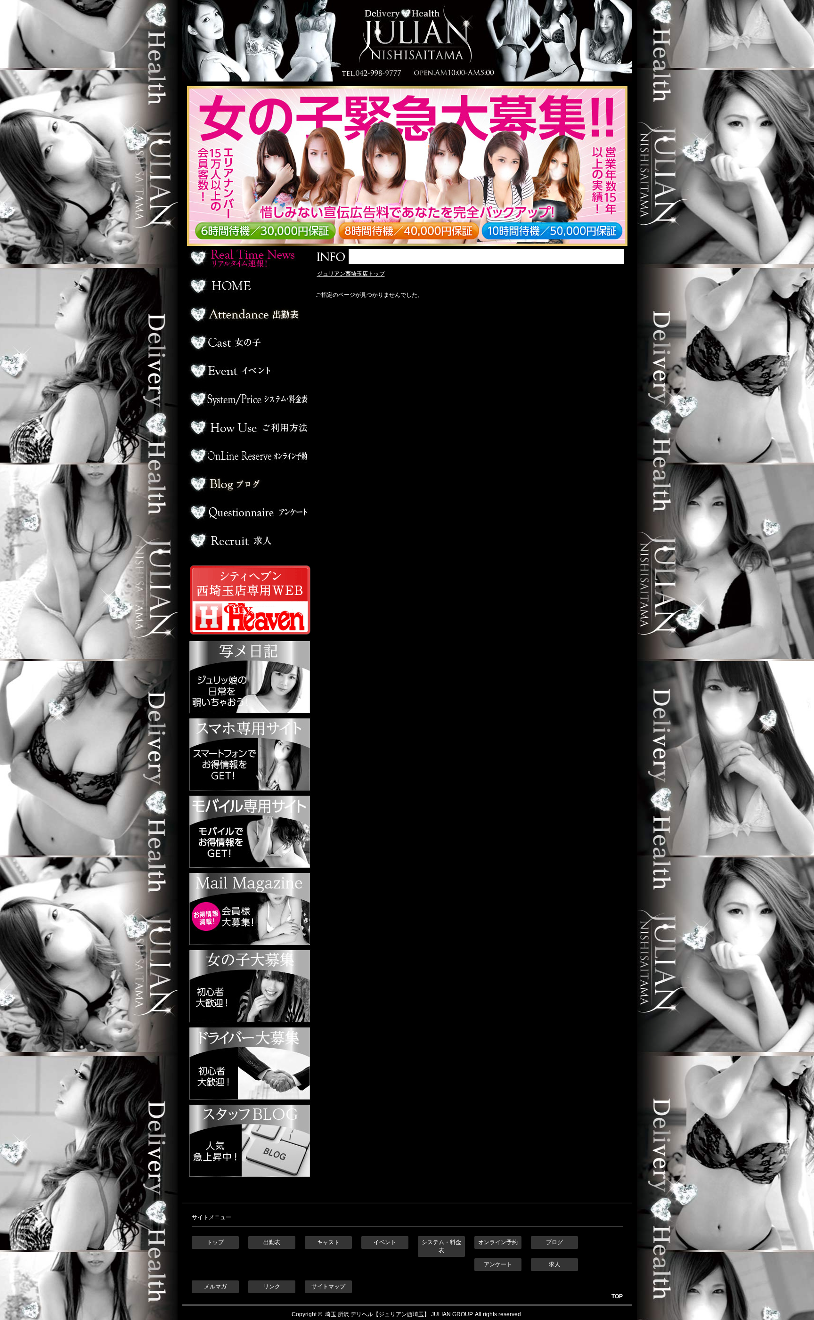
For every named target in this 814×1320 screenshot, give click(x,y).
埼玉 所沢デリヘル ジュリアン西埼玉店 (407, 40)
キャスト (328, 1242)
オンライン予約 (248, 455)
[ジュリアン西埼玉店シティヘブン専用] (250, 637)
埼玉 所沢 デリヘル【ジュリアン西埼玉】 (377, 1314)
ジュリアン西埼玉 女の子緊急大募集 (412, 166)
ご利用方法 (248, 427)
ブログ (248, 484)
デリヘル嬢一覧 (248, 342)
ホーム (248, 286)
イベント (248, 371)
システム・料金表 (441, 1246)
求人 (248, 540)
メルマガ (215, 1286)
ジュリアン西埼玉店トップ (351, 273)
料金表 (248, 399)
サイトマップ (328, 1286)
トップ (215, 1242)
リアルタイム (248, 257)
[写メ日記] (250, 714)
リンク (271, 1286)
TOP (617, 1296)
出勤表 (248, 314)
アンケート (248, 512)
